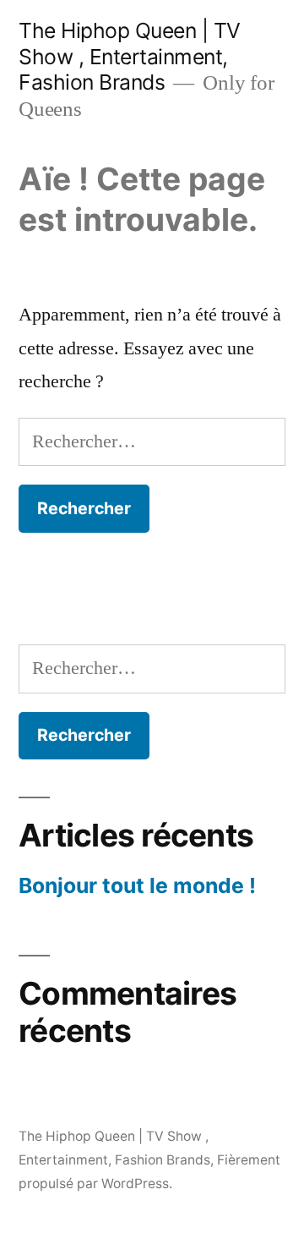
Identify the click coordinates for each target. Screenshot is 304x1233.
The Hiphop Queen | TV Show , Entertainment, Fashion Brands (130, 56)
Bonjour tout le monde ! (137, 885)
